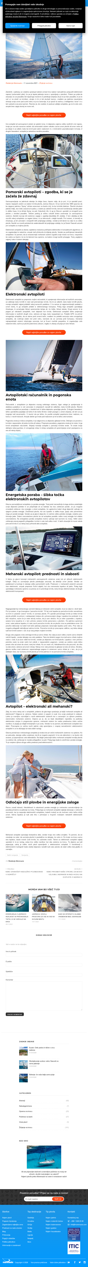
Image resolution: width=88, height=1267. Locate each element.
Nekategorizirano (25, 1106)
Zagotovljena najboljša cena (12, 1224)
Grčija (30, 1224)
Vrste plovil (23, 1122)
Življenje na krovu (45, 83)
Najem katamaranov (53, 1224)
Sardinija (31, 1217)
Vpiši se (57, 1198)
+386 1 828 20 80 (77, 1221)
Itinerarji (22, 1100)
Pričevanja (6, 1235)
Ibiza (29, 1242)
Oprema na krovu (25, 1111)
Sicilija (30, 1228)
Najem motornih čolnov (54, 1221)
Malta (30, 1231)
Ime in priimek (11, 951)
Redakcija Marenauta (14, 83)
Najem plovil (6, 1217)
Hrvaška (31, 1221)
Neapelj (30, 1238)
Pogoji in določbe (8, 1238)
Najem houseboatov (53, 1231)
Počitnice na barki (25, 1116)
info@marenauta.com (79, 1224)
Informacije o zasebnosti (11, 1245)
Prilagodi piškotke (44, 25)
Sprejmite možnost (17, 25)
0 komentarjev (77, 861)
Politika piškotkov (8, 1242)
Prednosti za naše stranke (12, 1228)
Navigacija (25, 855)
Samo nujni (70, 25)
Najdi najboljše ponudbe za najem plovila (44, 115)
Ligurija (30, 1235)
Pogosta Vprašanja (9, 1221)
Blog (4, 1231)
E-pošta (9, 961)
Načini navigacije (12, 855)
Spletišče (9, 971)
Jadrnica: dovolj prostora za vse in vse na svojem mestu (43, 916)
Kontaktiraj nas (73, 1217)
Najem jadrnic (51, 1217)
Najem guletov (51, 1228)
